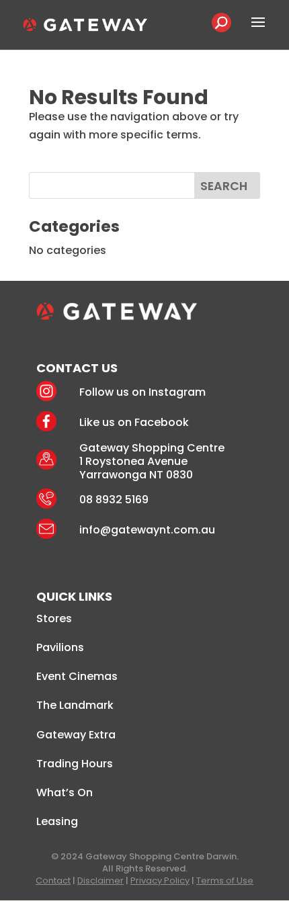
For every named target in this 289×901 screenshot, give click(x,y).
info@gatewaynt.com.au (147, 530)
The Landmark (75, 705)
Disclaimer (100, 880)
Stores (54, 618)
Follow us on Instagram (142, 392)
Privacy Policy (160, 880)
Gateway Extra (76, 734)
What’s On (64, 792)
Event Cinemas (77, 676)
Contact (53, 880)
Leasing (57, 821)
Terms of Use (224, 880)
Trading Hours (74, 763)
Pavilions (60, 647)
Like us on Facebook (134, 422)
